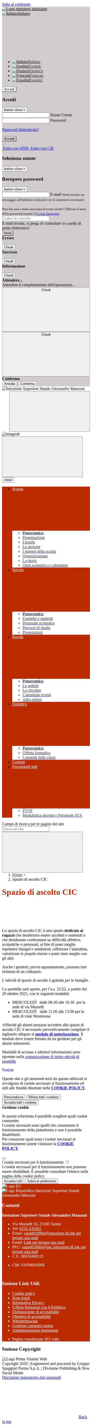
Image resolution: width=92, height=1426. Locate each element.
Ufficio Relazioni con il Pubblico (38, 1307)
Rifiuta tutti (43, 1097)
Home (17, 875)
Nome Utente (61, 115)
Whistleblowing (25, 1321)
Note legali (21, 1298)
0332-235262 (30, 1228)
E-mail (55, 194)
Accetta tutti (20, 1102)
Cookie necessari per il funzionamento (33, 1162)
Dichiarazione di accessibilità (35, 1312)
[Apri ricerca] (49, 411)
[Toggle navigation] (42, 456)
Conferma (27, 384)
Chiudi (8, 247)
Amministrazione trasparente (35, 1330)
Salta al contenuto (16, 4)
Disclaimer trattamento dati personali (31, 1377)
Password (58, 120)
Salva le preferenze (41, 1181)
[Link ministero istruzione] (24, 9)
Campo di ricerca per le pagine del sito (33, 824)
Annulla (9, 384)
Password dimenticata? (20, 129)
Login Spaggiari (48, 214)
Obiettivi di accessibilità (31, 1316)
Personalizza (13, 1097)
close (8, 480)
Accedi (9, 89)
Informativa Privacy (28, 1302)
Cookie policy (23, 1293)
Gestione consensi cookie (32, 1326)
